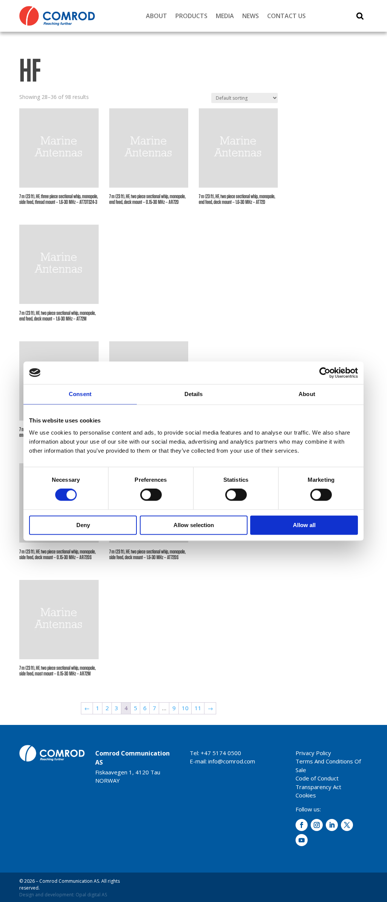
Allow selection (193, 525)
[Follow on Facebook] (302, 825)
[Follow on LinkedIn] (332, 825)
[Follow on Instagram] (317, 825)
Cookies (306, 795)
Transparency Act (318, 787)
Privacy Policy (313, 753)
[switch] (151, 495)
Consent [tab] (80, 394)
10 (185, 708)
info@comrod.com (231, 761)
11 (198, 708)
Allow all (304, 525)
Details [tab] (193, 394)
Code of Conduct (317, 778)
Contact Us (286, 16)
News (250, 16)
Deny (83, 525)
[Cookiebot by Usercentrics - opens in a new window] (325, 372)
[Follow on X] (347, 825)
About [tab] (307, 394)
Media (225, 16)
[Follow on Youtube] (302, 840)
